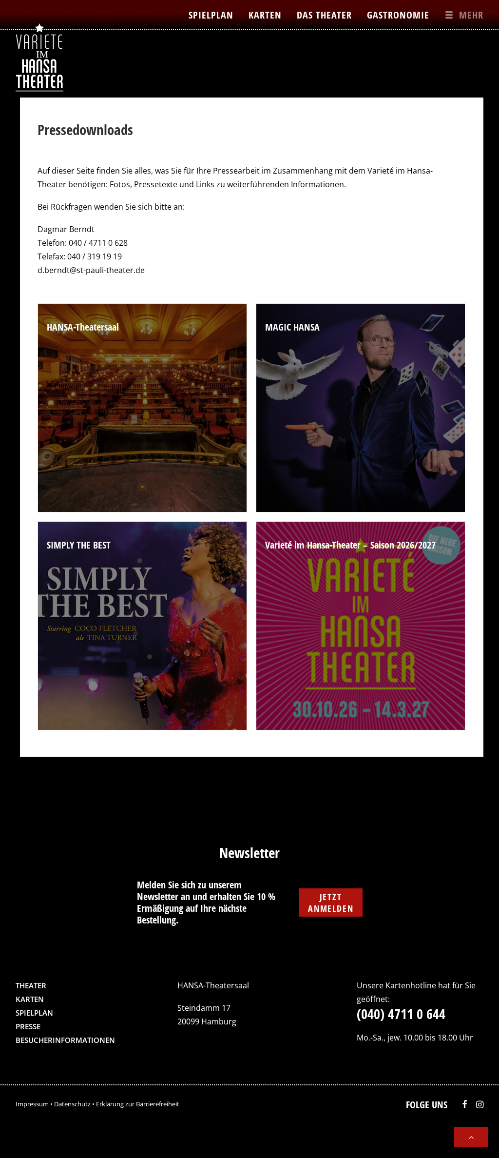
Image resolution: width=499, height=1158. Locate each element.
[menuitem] (214, 14)
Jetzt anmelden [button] (330, 902)
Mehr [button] (471, 14)
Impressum (32, 1103)
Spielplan (211, 14)
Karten (265, 14)
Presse (28, 1026)
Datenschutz (72, 1103)
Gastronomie (398, 14)
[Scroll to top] (471, 1136)
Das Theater (324, 14)
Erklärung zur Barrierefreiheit (137, 1103)
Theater (31, 985)
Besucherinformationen (65, 1040)
